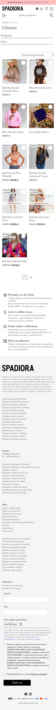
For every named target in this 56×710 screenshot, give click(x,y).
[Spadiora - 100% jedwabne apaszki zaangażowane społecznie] (13, 368)
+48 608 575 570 (13, 457)
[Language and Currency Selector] (37, 9)
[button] (26, 35)
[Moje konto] (41, 8)
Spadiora (6, 23)
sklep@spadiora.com (11, 454)
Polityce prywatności (33, 639)
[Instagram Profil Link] (30, 694)
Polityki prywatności (39, 674)
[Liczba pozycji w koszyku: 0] (51, 8)
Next (28, 281)
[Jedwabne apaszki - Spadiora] (12, 8)
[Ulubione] (46, 8)
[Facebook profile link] (26, 694)
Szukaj (51, 15)
